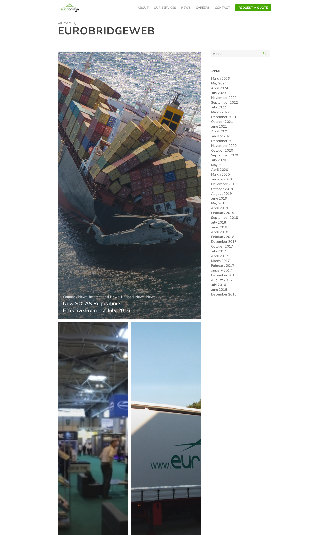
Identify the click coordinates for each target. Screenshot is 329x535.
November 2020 (224, 145)
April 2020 (219, 169)
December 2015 (223, 294)
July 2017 (218, 251)
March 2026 (220, 78)
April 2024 (219, 88)
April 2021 (219, 131)
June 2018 (219, 227)
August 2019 (221, 193)
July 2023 (218, 93)
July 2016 (218, 285)
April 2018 (219, 232)
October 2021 (222, 122)
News (150, 297)
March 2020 (220, 174)
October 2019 (222, 189)
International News (104, 297)
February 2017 (222, 265)
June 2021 (219, 126)
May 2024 (219, 83)
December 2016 (223, 275)
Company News (75, 297)
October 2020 (222, 150)
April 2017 (219, 256)
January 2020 (221, 179)
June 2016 (219, 289)
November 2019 (224, 184)
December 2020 (223, 141)
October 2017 (222, 246)
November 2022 (224, 98)
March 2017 (220, 261)
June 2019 (219, 198)
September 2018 (224, 217)
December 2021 (223, 117)
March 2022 (220, 112)
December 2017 (223, 241)
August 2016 (221, 280)
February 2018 (222, 237)
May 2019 (219, 203)
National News (132, 297)
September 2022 (224, 102)
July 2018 (218, 222)
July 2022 (218, 107)
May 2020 (219, 165)
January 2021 (221, 136)
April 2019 (219, 208)
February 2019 (222, 213)
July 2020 (218, 160)
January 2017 (221, 270)
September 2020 (224, 155)
